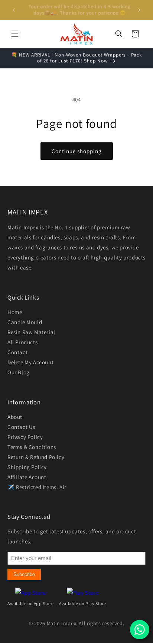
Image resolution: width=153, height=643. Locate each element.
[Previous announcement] (14, 10)
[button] (15, 34)
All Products (22, 342)
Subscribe (24, 574)
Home (14, 312)
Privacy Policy (25, 436)
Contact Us (21, 426)
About (14, 416)
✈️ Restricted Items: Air (36, 487)
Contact (17, 352)
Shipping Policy (27, 467)
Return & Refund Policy (35, 457)
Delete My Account (30, 362)
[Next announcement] (139, 10)
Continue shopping (77, 151)
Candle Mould (24, 322)
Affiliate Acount (26, 477)
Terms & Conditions (31, 446)
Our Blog (18, 372)
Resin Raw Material (31, 332)
